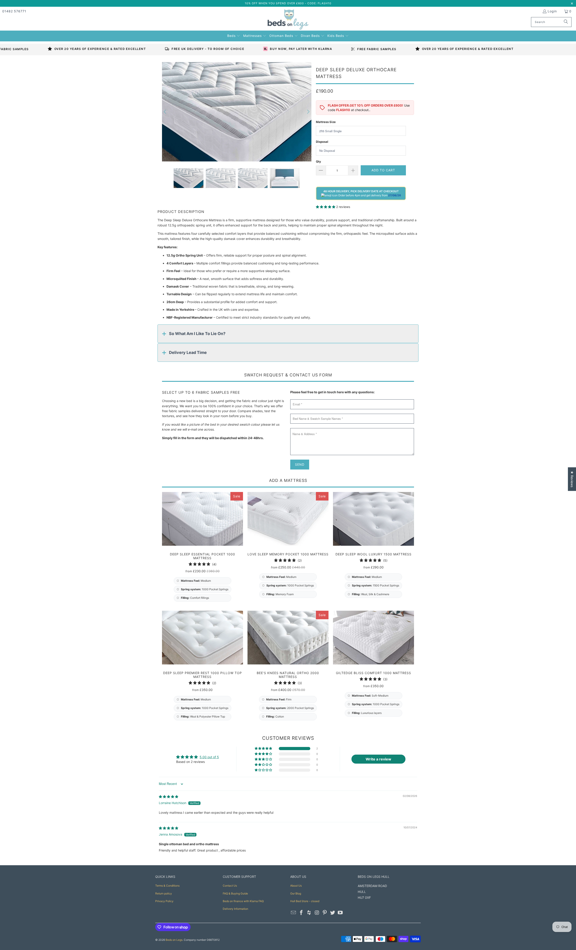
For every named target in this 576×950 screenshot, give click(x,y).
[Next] (308, 111)
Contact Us (230, 885)
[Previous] (165, 111)
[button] (233, 35)
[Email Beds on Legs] (293, 913)
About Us (296, 885)
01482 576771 (14, 11)
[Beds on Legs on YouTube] (340, 913)
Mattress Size (326, 122)
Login (552, 11)
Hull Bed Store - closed (304, 901)
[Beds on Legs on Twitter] (332, 913)
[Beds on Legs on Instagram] (317, 913)
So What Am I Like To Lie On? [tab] (197, 333)
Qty (318, 161)
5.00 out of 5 (209, 757)
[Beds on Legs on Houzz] (309, 913)
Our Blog (295, 893)
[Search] (566, 22)
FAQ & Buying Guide (235, 893)
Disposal (322, 141)
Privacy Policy (164, 901)
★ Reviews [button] (572, 479)
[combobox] (551, 22)
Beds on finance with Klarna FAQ (243, 901)
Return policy (163, 893)
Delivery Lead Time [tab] (188, 352)
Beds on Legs (174, 939)
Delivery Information (235, 908)
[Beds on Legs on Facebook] (301, 913)
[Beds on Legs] (288, 20)
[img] (168, 796)
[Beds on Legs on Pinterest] (325, 913)
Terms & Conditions (167, 885)
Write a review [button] (378, 759)
